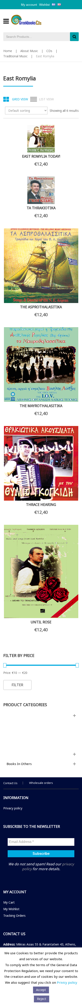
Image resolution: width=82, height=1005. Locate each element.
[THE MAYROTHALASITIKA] (41, 364)
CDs (49, 51)
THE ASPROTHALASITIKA (41, 307)
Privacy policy (12, 808)
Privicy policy (67, 982)
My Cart (9, 902)
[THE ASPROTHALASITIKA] (41, 265)
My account (29, 4)
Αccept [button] (41, 990)
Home (7, 51)
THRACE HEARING (41, 504)
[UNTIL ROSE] (41, 571)
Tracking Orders (14, 915)
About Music (29, 51)
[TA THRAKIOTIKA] (41, 190)
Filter (17, 684)
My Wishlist (11, 909)
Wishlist (44, 4)
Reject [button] (41, 999)
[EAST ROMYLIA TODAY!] (41, 138)
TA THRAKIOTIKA (41, 208)
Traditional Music (15, 56)
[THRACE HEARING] (41, 463)
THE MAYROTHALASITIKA (41, 405)
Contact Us (10, 783)
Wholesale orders (41, 783)
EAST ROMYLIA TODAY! (41, 156)
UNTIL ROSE (41, 622)
